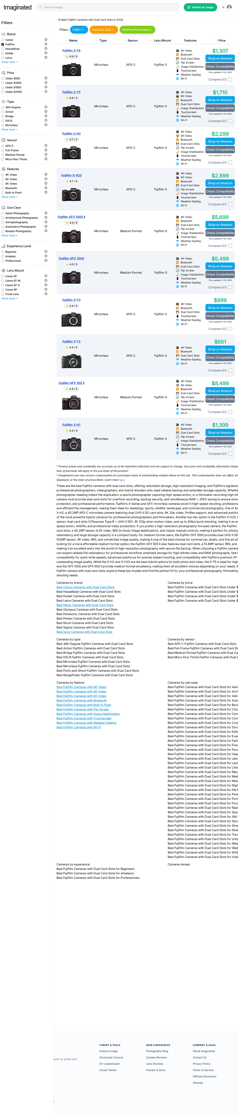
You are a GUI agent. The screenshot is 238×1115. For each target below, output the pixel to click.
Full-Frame (12, 150)
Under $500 (12, 78)
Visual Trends (107, 1070)
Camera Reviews (156, 1057)
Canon (9, 40)
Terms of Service (203, 1070)
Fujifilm (10, 44)
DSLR (8, 120)
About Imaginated (204, 1051)
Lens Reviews (154, 1063)
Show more (8, 62)
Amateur (10, 256)
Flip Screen (187, 62)
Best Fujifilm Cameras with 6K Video (81, 691)
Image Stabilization (192, 66)
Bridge (9, 116)
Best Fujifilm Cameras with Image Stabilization (88, 714)
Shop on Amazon (220, 58)
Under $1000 (13, 83)
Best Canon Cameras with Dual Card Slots (85, 587)
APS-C (9, 146)
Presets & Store (155, 1070)
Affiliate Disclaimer (204, 1076)
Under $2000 (13, 92)
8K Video (11, 183)
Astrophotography (16, 222)
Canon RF (11, 289)
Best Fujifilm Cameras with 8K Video (81, 696)
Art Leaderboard (109, 1063)
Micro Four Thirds (16, 159)
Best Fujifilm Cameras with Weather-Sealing (86, 723)
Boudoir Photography (18, 231)
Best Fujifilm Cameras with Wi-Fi (79, 727)
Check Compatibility (220, 66)
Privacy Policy (201, 1063)
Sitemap (198, 1082)
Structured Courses (111, 1057)
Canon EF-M (12, 280)
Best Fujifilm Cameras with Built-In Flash (84, 705)
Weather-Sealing (191, 74)
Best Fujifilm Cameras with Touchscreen (84, 718)
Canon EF (11, 276)
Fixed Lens (12, 294)
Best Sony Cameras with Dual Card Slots (84, 632)
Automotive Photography (20, 226)
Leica (8, 57)
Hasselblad (12, 48)
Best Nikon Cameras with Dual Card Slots (85, 605)
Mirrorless (11, 125)
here (122, 479)
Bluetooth (11, 188)
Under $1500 (13, 87)
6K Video (11, 179)
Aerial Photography (17, 213)
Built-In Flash (13, 192)
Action (9, 111)
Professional (13, 260)
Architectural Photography (21, 217)
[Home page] (18, 7)
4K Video (11, 174)
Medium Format (15, 154)
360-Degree (12, 107)
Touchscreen (188, 70)
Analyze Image (108, 1051)
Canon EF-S (12, 285)
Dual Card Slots (190, 58)
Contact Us (200, 1057)
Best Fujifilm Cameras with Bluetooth (82, 700)
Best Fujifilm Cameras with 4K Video (81, 687)
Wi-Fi (184, 78)
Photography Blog (157, 1051)
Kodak (9, 53)
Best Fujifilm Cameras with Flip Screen (83, 709)
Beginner (10, 252)
